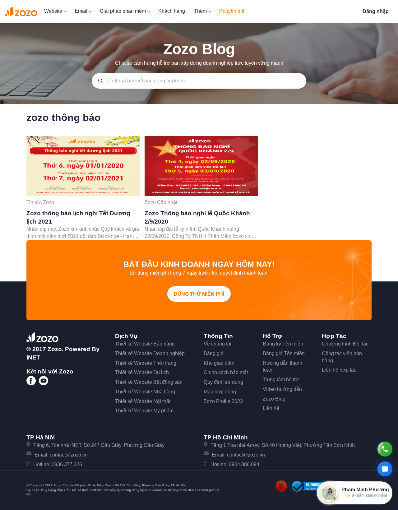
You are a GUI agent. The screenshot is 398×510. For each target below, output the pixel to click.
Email (82, 11)
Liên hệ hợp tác (339, 370)
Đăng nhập (376, 11)
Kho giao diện (219, 363)
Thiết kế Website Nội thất (142, 401)
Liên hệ (271, 408)
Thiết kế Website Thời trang (145, 363)
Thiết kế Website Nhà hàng (145, 391)
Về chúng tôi (217, 343)
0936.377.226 (67, 464)
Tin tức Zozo (40, 202)
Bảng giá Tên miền (284, 353)
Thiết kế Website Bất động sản (149, 382)
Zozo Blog (274, 398)
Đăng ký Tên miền (283, 343)
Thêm (201, 11)
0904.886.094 (244, 464)
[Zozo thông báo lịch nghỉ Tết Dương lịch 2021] (83, 166)
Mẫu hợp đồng (220, 391)
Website (53, 11)
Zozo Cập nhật (161, 202)
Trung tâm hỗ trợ (281, 379)
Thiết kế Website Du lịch (142, 372)
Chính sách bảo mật (226, 372)
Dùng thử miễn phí (199, 294)
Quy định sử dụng (223, 382)
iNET (33, 357)
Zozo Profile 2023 (223, 401)
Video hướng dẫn (282, 389)
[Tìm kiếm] (100, 81)
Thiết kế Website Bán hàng (145, 343)
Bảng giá (214, 353)
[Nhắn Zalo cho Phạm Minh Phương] (384, 468)
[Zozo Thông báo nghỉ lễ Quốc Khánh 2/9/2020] (201, 166)
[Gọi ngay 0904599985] (384, 449)
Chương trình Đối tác (345, 343)
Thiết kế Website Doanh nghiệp (150, 353)
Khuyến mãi (232, 11)
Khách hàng (171, 11)
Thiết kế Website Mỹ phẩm (144, 410)
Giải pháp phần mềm (123, 11)
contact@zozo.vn (69, 454)
